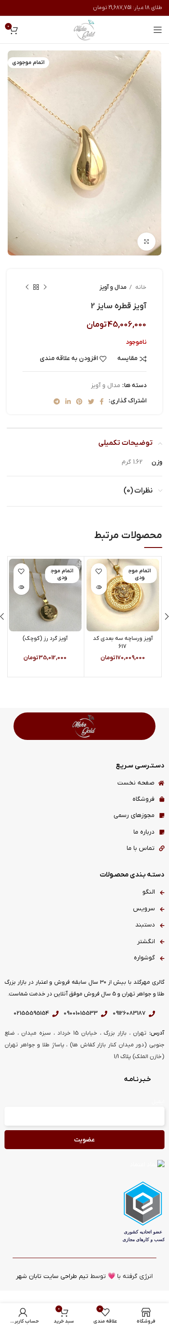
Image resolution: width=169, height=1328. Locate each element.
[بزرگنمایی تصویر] (146, 242)
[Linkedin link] (68, 401)
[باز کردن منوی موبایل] (158, 30)
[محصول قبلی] (45, 287)
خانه (140, 287)
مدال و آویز (113, 287)
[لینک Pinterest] (79, 401)
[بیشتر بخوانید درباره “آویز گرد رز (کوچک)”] (21, 587)
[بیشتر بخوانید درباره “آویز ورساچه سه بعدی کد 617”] (99, 587)
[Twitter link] (91, 401)
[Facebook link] (101, 401)
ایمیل (157, 1101)
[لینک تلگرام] (57, 401)
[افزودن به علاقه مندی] (99, 571)
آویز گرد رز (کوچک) (45, 638)
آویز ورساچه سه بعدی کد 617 (123, 642)
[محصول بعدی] (27, 287)
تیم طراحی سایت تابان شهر (52, 1276)
